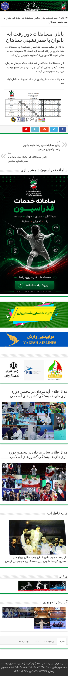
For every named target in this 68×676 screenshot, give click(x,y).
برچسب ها (24, 642)
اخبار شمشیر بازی (49, 18)
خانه (62, 18)
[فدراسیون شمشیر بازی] (34, 6)
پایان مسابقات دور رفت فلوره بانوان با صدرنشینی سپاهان (41, 145)
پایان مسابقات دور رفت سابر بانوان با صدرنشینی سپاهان (27, 157)
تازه (37, 642)
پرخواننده (49, 642)
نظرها (62, 642)
